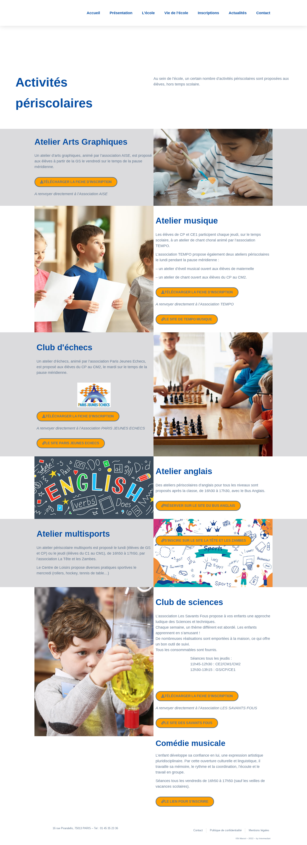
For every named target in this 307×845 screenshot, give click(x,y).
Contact (263, 13)
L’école (148, 13)
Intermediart (264, 838)
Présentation (121, 13)
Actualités (238, 13)
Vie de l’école (176, 13)
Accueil (93, 13)
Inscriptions (208, 13)
